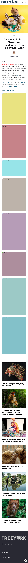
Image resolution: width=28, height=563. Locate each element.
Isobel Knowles (6, 83)
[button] (22, 2)
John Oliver (15, 56)
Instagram (8, 86)
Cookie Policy (5, 552)
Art (14, 35)
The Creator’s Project (8, 90)
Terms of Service (5, 556)
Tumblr (15, 86)
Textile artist (5, 64)
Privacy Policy (5, 554)
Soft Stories (23, 83)
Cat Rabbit (12, 64)
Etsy (17, 75)
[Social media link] (2, 544)
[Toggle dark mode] (25, 560)
